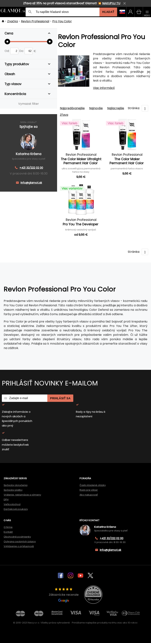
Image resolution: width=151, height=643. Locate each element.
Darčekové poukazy (16, 509)
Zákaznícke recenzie (64, 595)
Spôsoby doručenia (15, 485)
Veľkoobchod (12, 504)
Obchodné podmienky (17, 536)
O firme (8, 527)
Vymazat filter (28, 104)
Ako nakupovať (89, 494)
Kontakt (8, 532)
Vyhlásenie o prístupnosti (19, 546)
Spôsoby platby (13, 490)
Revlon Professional (35, 21)
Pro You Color (62, 21)
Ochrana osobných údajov (20, 541)
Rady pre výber (89, 490)
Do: (21, 51)
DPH (6, 499)
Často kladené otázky (93, 485)
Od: (7, 51)
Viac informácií (104, 88)
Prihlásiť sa (60, 398)
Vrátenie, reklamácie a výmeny (22, 494)
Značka (12, 21)
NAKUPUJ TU (111, 3)
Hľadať (108, 11)
